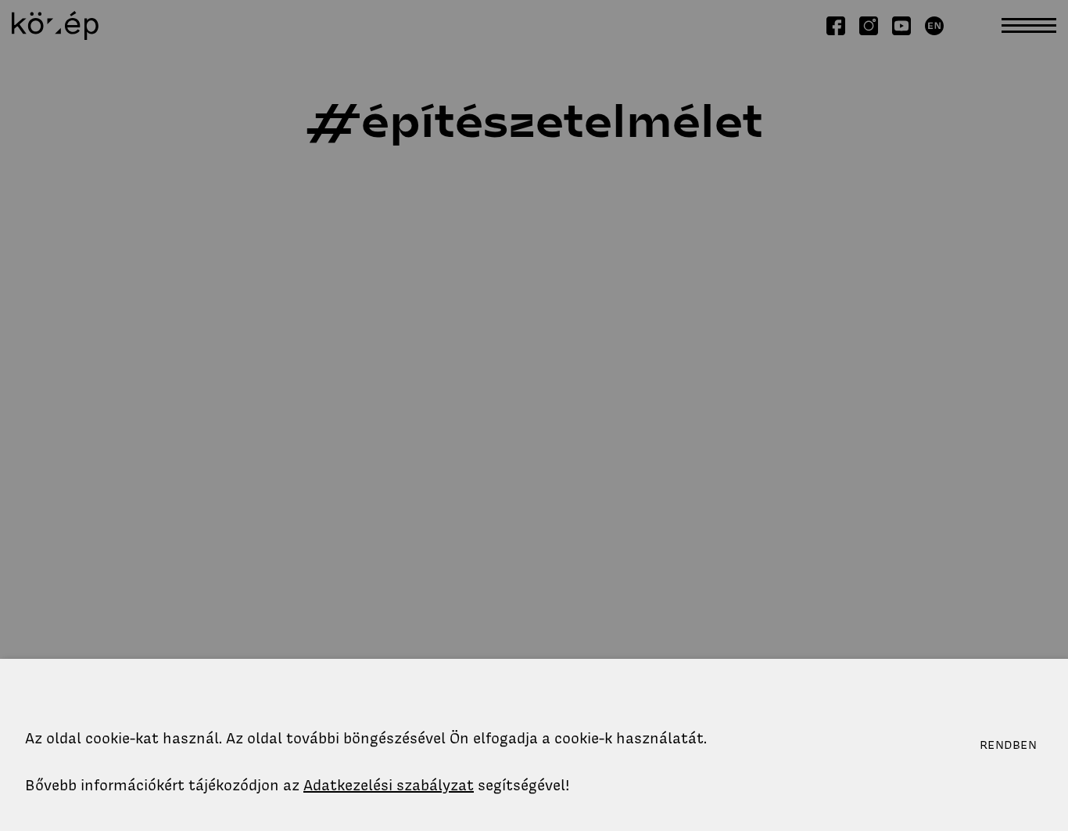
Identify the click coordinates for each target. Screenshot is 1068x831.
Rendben (1008, 745)
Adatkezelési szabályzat (388, 785)
